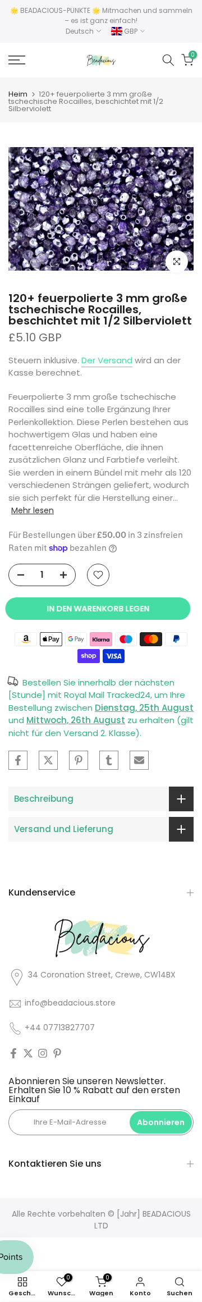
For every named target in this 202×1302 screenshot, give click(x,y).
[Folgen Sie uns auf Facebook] (13, 1053)
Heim (17, 94)
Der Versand (106, 360)
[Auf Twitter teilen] (48, 760)
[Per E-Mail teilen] (139, 760)
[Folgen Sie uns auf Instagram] (43, 1053)
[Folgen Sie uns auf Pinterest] (57, 1053)
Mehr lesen (32, 510)
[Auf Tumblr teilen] (108, 760)
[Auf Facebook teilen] (17, 760)
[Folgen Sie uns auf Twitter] (28, 1053)
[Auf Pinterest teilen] (78, 760)
